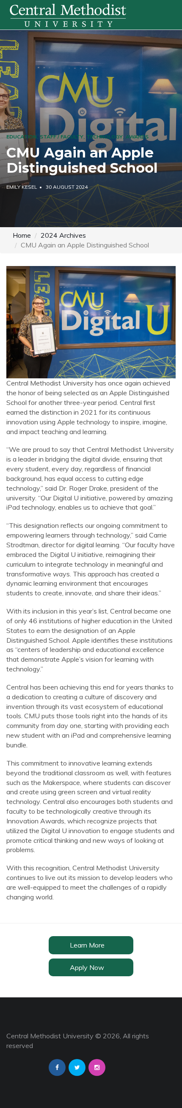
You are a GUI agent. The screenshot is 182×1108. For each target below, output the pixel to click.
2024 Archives (63, 235)
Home (22, 235)
